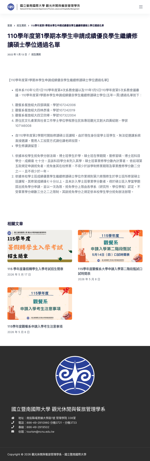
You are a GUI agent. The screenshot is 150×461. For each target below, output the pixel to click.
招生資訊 (36, 54)
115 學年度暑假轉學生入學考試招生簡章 (35, 269)
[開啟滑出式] (141, 7)
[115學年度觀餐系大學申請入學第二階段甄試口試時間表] (110, 246)
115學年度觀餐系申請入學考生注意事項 (34, 326)
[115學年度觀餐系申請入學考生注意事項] (39, 303)
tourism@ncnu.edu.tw (40, 431)
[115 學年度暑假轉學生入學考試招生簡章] (39, 246)
